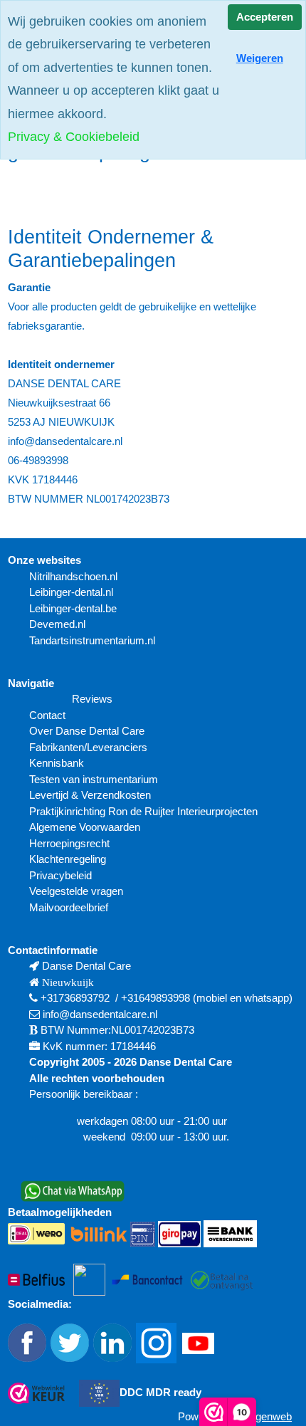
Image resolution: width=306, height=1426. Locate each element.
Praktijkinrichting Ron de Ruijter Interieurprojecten (143, 811)
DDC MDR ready (160, 1392)
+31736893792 (75, 998)
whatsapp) (268, 998)
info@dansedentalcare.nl (100, 1014)
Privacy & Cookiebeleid (73, 137)
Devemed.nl (57, 624)
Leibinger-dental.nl (71, 592)
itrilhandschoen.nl (77, 576)
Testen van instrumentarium (93, 779)
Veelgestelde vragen (76, 891)
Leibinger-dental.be (73, 608)
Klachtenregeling (67, 859)
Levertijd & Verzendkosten (90, 795)
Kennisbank (56, 763)
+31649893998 (155, 998)
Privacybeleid (60, 875)
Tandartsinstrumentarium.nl (92, 640)
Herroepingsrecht (69, 843)
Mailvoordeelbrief (68, 907)
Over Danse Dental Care (86, 731)
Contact (47, 715)
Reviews (92, 699)
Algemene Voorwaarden (86, 827)
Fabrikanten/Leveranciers (88, 747)
